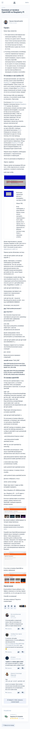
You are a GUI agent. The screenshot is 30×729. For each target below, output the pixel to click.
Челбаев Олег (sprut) (16, 634)
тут (20, 285)
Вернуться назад (9, 725)
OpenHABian (20, 88)
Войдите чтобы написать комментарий (15, 701)
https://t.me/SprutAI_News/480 (13, 643)
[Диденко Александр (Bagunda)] (25, 606)
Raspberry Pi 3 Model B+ (16, 716)
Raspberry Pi (7, 82)
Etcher (19, 130)
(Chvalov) (13, 657)
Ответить (9, 628)
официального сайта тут (11, 249)
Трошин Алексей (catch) (16, 21)
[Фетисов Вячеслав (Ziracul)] (22, 606)
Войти (27, 2)
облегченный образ (16, 102)
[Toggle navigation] (2, 2)
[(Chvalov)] (23, 606)
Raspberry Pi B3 (16, 143)
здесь (5, 529)
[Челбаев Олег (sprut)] (20, 606)
